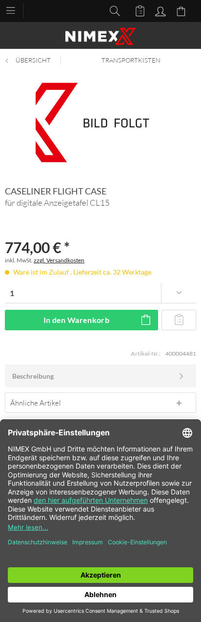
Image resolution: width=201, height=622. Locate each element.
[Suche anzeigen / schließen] (112, 10)
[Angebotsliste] (135, 10)
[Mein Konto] (159, 10)
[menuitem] (15, 10)
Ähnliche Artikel (35, 402)
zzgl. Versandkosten (59, 260)
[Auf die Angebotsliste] (178, 320)
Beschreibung (33, 376)
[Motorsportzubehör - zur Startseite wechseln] (100, 36)
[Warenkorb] (182, 10)
